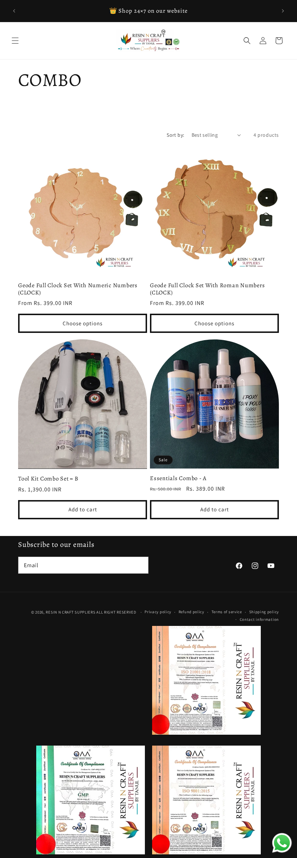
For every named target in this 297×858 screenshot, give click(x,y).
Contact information (259, 619)
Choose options (83, 323)
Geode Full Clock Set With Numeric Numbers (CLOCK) (78, 289)
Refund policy (191, 611)
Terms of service (227, 611)
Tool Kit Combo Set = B (48, 478)
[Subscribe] (140, 565)
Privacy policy (158, 611)
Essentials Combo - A (178, 478)
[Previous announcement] (14, 11)
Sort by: (175, 135)
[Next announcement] (283, 11)
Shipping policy (264, 611)
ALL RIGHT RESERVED (116, 612)
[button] (15, 41)
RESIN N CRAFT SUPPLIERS (70, 612)
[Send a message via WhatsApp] (282, 843)
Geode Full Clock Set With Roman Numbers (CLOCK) (207, 289)
